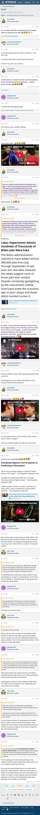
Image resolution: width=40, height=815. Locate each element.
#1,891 (37, 395)
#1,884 (37, 103)
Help (31, 807)
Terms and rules (14, 807)
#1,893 (37, 455)
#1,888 (37, 214)
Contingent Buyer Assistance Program (20, 15)
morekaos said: (7, 181)
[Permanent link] (30, 251)
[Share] (33, 27)
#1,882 (37, 49)
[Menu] (2, 2)
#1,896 (37, 594)
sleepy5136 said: (7, 563)
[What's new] (33, 2)
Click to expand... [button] (20, 198)
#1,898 (37, 655)
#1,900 (37, 742)
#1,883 (37, 76)
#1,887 (37, 177)
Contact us (4, 807)
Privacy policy (25, 807)
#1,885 (37, 123)
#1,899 (37, 698)
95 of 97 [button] (20, 786)
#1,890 (37, 370)
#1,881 (37, 27)
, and (18, 110)
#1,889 (37, 322)
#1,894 (37, 534)
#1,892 (37, 433)
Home (3, 809)
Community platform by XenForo (17, 813)
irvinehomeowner (8, 12)
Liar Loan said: (6, 598)
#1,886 (37, 140)
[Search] (38, 2)
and (11, 309)
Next (27, 786)
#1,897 (37, 623)
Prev (13, 786)
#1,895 (37, 558)
